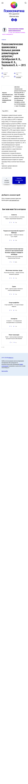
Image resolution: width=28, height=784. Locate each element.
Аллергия (14, 318)
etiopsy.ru (10, 357)
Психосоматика (14, 11)
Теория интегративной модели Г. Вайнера (14, 231)
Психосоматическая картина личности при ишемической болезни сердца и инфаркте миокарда (14, 251)
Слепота (14, 214)
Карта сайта (5, 371)
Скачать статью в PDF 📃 (19, 180)
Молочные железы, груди (14, 270)
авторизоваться (14, 200)
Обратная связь (14, 16)
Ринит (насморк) (14, 334)
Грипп (14, 286)
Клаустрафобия (14, 302)
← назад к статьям (6, 180)
